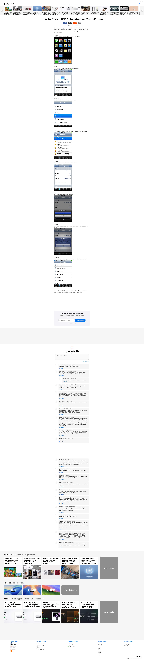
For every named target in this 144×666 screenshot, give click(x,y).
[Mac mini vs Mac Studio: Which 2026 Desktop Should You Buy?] (66, 11)
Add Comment (86, 361)
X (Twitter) (14, 644)
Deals (99, 648)
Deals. (6, 599)
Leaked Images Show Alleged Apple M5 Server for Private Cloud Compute (46, 13)
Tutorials (100, 644)
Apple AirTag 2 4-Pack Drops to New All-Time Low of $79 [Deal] (13, 604)
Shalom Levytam (77, 25)
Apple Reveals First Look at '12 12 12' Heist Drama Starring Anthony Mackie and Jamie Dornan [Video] (114, 14)
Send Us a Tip (126, 644)
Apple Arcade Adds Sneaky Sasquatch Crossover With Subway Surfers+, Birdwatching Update (8, 14)
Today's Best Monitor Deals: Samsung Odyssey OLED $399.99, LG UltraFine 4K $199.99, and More (69, 606)
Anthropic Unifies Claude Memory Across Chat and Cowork (133, 13)
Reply (60, 368)
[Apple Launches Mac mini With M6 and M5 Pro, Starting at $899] (104, 11)
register (71, 352)
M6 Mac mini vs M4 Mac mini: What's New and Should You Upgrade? (56, 13)
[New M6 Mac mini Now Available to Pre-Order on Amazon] (85, 11)
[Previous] (2, 11)
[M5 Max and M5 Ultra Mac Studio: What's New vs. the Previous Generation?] (75, 11)
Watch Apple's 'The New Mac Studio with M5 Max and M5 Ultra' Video (124, 13)
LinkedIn (13, 647)
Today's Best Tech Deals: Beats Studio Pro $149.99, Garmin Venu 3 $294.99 (88, 605)
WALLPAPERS (69, 4)
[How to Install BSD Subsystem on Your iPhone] (63, 50)
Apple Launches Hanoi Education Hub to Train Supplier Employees (17, 13)
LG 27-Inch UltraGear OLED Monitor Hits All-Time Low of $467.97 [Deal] (51, 605)
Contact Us (126, 645)
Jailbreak (100, 652)
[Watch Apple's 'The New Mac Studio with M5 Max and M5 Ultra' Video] (124, 11)
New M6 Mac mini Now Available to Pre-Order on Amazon (85, 13)
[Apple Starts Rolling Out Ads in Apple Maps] (95, 11)
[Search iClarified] (139, 3)
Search (99, 655)
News (99, 643)
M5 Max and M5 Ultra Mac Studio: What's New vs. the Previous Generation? (75, 13)
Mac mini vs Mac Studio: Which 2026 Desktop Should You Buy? (66, 13)
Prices (99, 647)
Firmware (100, 651)
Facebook (14, 643)
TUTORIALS (63, 4)
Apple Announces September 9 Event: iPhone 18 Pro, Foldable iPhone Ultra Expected (36, 14)
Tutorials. (8, 583)
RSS (13, 650)
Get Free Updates (80, 320)
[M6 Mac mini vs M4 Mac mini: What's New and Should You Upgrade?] (56, 11)
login (68, 352)
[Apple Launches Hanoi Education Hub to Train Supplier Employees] (17, 11)
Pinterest (14, 646)
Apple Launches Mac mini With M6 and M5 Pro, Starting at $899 (104, 13)
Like (63, 368)
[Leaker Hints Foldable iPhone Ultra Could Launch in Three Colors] (27, 11)
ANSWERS (76, 4)
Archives (100, 653)
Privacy (140, 658)
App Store (40, 647)
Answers (100, 649)
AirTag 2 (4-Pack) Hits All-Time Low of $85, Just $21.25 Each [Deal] (32, 604)
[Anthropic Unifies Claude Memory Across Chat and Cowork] (133, 11)
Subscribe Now (72, 646)
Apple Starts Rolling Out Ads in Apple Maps (95, 13)
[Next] (142, 11)
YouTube (13, 649)
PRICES (81, 4)
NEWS (58, 4)
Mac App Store (41, 649)
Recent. (7, 554)
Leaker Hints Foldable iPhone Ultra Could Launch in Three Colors (27, 13)
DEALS (86, 4)
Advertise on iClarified (128, 643)
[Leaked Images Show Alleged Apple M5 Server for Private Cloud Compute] (46, 11)
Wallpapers (100, 645)
